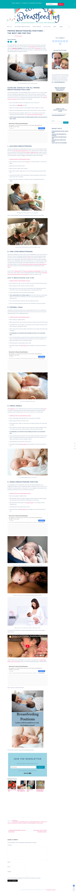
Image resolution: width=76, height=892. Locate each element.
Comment (10, 845)
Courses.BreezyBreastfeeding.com (58, 115)
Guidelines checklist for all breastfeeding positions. (20, 415)
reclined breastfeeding (32, 822)
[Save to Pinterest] (74, 446)
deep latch (20, 822)
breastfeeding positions (24, 821)
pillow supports (24, 345)
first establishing (32, 46)
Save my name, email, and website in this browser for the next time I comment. (24, 878)
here (64, 82)
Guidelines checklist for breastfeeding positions (19, 317)
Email (9, 866)
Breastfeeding (14, 820)
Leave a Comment (19, 35)
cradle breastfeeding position (34, 821)
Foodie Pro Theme (50, 889)
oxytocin (29, 257)
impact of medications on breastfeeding (32, 271)
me (52, 82)
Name (9, 862)
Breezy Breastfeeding (59, 82)
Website (9, 871)
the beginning (38, 48)
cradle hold (42, 821)
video (43, 630)
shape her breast (29, 502)
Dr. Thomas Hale (16, 271)
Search (53, 120)
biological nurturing (16, 821)
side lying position (39, 822)
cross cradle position (14, 822)
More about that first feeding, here (20, 150)
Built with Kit (27, 773)
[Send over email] (16, 42)
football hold (33, 152)
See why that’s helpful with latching (35, 114)
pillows (28, 161)
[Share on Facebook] (8, 42)
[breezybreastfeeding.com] (38, 23)
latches (44, 408)
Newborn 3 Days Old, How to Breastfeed (59, 142)
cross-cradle (26, 152)
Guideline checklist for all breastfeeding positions (20, 159)
